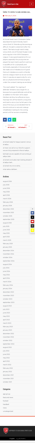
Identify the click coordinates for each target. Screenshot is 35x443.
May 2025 (6, 233)
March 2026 (7, 198)
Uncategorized (8, 411)
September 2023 (8, 302)
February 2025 (8, 243)
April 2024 (6, 278)
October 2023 (7, 299)
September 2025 (8, 219)
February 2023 (8, 326)
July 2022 (6, 351)
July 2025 (6, 226)
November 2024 (8, 254)
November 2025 (8, 212)
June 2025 (6, 230)
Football (5, 401)
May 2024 (6, 275)
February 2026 (8, 202)
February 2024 (8, 285)
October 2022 (7, 340)
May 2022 (6, 358)
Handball (6, 404)
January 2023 (7, 330)
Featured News (8, 397)
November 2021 (8, 378)
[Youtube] (32, 221)
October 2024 (7, 257)
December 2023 (8, 292)
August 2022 (7, 347)
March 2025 (7, 240)
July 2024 (6, 268)
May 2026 (6, 192)
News (5, 408)
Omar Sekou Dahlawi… (10, 169)
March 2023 (7, 323)
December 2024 (8, 250)
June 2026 (6, 188)
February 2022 (8, 368)
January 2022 (7, 371)
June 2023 (6, 313)
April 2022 (6, 361)
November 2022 (8, 337)
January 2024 (7, 288)
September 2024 (8, 261)
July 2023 (6, 309)
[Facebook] (32, 213)
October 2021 (7, 382)
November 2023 (8, 295)
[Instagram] (32, 226)
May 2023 (6, 316)
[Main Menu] (31, 4)
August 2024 (7, 264)
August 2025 (7, 223)
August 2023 (7, 306)
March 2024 (7, 281)
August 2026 (7, 181)
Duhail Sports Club (12, 4)
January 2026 (7, 205)
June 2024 (6, 271)
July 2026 (6, 185)
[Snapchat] (32, 230)
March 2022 (7, 364)
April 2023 (6, 320)
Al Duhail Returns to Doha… (12, 166)
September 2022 (8, 344)
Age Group (6, 394)
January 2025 (7, 247)
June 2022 (6, 354)
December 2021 (8, 375)
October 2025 (7, 216)
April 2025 (6, 237)
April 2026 (6, 195)
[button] (5, 120)
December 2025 (8, 209)
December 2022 (8, 333)
